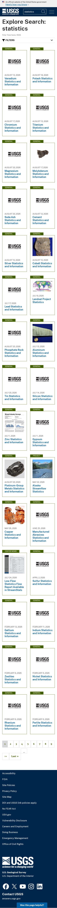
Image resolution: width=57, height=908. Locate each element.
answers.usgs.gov (11, 898)
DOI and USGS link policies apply (19, 803)
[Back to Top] (46, 898)
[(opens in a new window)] (6, 886)
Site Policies (8, 785)
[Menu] (52, 12)
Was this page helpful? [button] (32, 905)
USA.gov (6, 814)
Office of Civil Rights (12, 844)
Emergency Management (15, 838)
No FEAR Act (9, 809)
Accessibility (8, 773)
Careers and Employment (15, 826)
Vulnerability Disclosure (14, 820)
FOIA (4, 779)
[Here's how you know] (28, 3)
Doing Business (10, 832)
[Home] (10, 14)
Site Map (6, 797)
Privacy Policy (9, 791)
